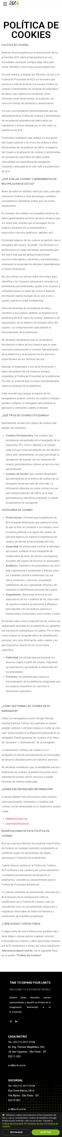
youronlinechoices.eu (17, 823)
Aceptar (45, 1132)
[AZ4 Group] (13, 4)
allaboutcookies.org (17, 818)
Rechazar (16, 1132)
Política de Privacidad (12, 1123)
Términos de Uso (35, 1123)
